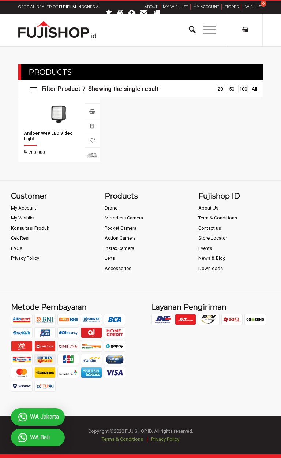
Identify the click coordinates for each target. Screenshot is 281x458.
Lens (110, 258)
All (254, 89)
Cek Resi (20, 238)
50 (231, 89)
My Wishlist (175, 6)
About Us (208, 208)
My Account (206, 6)
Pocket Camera (120, 228)
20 (220, 89)
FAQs (16, 248)
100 (243, 89)
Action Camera (120, 238)
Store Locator (212, 238)
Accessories (118, 268)
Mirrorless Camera (124, 218)
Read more (92, 110)
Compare (92, 154)
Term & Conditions (217, 218)
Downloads (210, 268)
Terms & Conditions (122, 439)
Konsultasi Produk (30, 228)
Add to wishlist (92, 140)
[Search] (188, 29)
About (151, 6)
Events (205, 248)
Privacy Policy (25, 258)
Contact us (209, 228)
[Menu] (206, 29)
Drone (111, 208)
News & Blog (212, 258)
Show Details (92, 125)
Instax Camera (119, 248)
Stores (231, 6)
